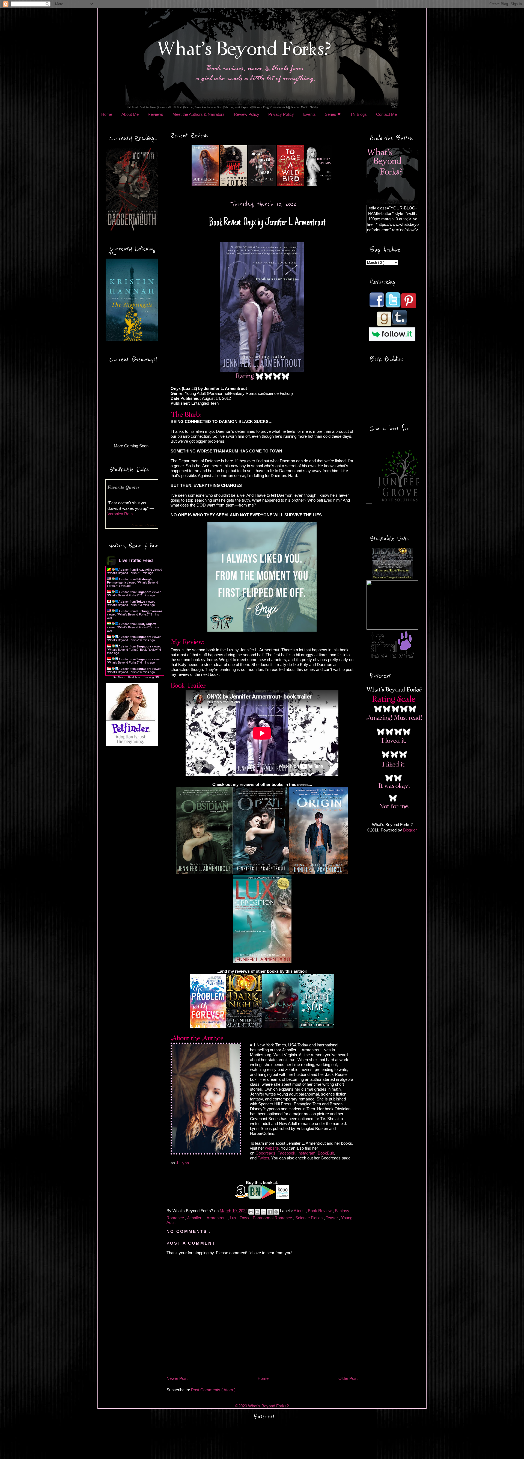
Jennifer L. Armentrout (207, 1217)
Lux (233, 1217)
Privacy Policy (281, 114)
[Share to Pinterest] (276, 1212)
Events (309, 114)
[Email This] (251, 1212)
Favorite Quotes (124, 487)
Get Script (119, 677)
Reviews (155, 114)
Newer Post (176, 1378)
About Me (130, 114)
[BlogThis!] (257, 1212)
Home (106, 114)
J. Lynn (182, 1163)
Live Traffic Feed (136, 560)
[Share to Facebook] (270, 1212)
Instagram (306, 1153)
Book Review (320, 1211)
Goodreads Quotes (144, 525)
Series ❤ (333, 114)
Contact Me (386, 114)
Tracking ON (151, 677)
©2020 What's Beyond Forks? (262, 1406)
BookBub (326, 1153)
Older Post (348, 1378)
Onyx (245, 1217)
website (272, 1148)
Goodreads (265, 1153)
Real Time (134, 677)
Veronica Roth (120, 513)
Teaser (332, 1217)
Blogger (409, 830)
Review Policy (246, 114)
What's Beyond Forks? (123, 573)
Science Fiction (309, 1217)
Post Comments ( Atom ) (213, 1389)
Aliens (300, 1211)
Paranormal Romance (273, 1217)
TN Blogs (358, 114)
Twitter (263, 1158)
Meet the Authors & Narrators (198, 114)
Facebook (286, 1153)
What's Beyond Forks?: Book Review (132, 649)
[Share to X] (263, 1212)
